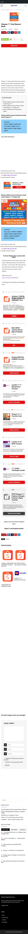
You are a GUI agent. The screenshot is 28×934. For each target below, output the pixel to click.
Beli (14, 345)
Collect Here (14, 456)
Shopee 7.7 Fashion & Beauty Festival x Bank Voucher (18, 497)
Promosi (7, 9)
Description (4, 922)
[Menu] (2, 6)
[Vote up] (9, 292)
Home (2, 9)
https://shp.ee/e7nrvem (10, 175)
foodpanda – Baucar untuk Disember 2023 (12, 819)
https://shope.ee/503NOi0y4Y (10, 278)
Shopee (16, 29)
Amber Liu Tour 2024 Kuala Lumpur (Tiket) (12, 817)
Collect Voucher (14, 402)
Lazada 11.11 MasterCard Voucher (16, 387)
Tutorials (4, 919)
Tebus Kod (14, 45)
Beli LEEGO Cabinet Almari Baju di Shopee (17, 330)
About (3, 915)
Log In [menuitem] (2, 1)
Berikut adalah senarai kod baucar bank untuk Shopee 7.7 (13, 102)
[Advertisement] (14, 66)
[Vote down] (7, 292)
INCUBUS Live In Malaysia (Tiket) (9, 815)
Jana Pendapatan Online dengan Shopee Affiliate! (14, 809)
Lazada (14, 391)
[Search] (25, 6)
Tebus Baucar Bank (14, 513)
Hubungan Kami (4, 905)
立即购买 (14, 316)
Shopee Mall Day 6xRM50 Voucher (18, 358)
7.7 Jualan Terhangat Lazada (18, 469)
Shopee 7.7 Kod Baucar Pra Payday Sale (13, 850)
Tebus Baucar (14, 373)
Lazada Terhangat (14, 482)
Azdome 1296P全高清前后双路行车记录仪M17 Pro (18, 298)
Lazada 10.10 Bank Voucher (17, 443)
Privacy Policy (5, 917)
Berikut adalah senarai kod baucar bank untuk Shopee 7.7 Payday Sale (13, 106)
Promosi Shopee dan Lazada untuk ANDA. (12, 110)
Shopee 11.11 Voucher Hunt (17, 415)
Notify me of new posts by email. (14, 762)
